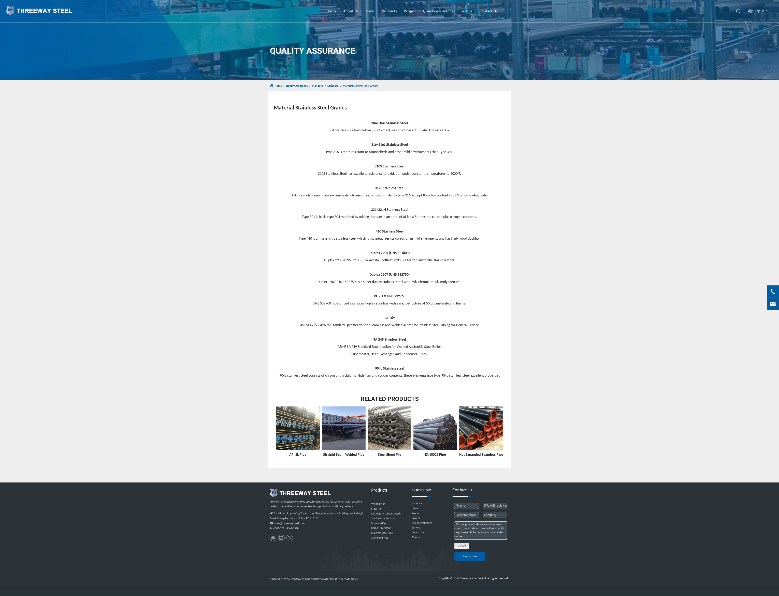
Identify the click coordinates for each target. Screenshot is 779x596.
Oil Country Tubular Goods (386, 513)
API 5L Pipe (297, 455)
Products (389, 11)
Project (410, 11)
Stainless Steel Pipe (382, 533)
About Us (351, 11)
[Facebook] (273, 538)
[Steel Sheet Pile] (389, 428)
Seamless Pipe (379, 523)
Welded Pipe (378, 504)
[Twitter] (289, 538)
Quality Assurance (438, 11)
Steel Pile (376, 508)
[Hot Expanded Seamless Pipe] (481, 428)
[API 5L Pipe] (298, 428)
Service (467, 11)
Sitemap (416, 537)
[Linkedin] (281, 538)
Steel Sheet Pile (389, 455)
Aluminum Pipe (379, 537)
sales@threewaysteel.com (289, 523)
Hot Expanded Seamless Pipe (481, 455)
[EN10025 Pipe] (435, 428)
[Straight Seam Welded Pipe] (344, 428)
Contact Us (488, 11)
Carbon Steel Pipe (381, 528)
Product (416, 513)
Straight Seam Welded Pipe (343, 455)
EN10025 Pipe (435, 455)
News (370, 11)
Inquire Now (470, 556)
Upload (462, 545)
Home (331, 11)
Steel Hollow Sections (383, 518)
